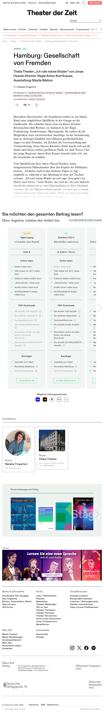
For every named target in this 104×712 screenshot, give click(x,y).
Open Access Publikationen (84, 607)
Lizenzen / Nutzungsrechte (84, 601)
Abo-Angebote (9, 598)
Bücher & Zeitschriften (13, 591)
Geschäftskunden (78, 591)
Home (5, 41)
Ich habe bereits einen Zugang (85, 220)
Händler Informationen (81, 604)
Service (39, 591)
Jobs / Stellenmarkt (46, 595)
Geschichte (42, 634)
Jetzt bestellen (26, 381)
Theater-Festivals (45, 613)
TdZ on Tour (42, 607)
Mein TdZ (7, 630)
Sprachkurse (42, 624)
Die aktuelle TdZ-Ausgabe (15, 595)
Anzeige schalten (79, 595)
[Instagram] (72, 648)
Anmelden (7, 648)
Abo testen (94, 2)
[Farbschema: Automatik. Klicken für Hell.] (66, 3)
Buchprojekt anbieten (81, 598)
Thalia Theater (37, 99)
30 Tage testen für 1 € (66, 381)
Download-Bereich (11, 640)
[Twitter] (79, 648)
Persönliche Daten (11, 645)
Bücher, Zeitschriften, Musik (17, 601)
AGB (43, 705)
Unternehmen (42, 630)
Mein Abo (7, 642)
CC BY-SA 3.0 (48, 465)
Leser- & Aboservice (46, 621)
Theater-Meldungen (46, 604)
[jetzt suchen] (100, 20)
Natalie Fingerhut (27, 87)
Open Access (9, 604)
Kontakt (40, 637)
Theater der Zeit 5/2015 (30, 41)
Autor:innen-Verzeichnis (48, 618)
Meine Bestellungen (12, 637)
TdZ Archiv (7, 607)
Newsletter (42, 601)
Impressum (34, 705)
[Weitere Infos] (40, 311)
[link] (14, 2)
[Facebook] (86, 648)
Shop (14, 41)
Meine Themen (9, 634)
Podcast (40, 598)
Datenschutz (52, 705)
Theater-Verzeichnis (46, 615)
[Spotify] (93, 648)
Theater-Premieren (46, 610)
